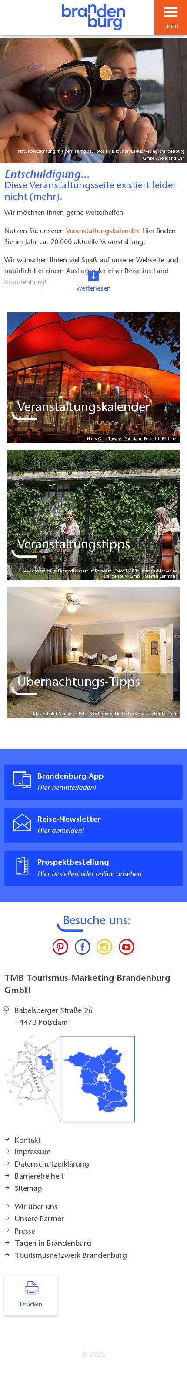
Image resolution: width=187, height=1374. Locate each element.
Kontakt (27, 1141)
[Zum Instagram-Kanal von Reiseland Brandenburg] (104, 949)
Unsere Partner (39, 1220)
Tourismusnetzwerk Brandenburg (71, 1256)
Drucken (31, 1305)
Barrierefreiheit (39, 1177)
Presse (25, 1232)
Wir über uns (36, 1207)
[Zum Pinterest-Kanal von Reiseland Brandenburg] (60, 949)
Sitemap (28, 1189)
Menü (171, 27)
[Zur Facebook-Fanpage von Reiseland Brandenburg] (83, 949)
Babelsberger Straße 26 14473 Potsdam (54, 1017)
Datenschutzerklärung (52, 1165)
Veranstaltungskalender (102, 230)
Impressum (33, 1153)
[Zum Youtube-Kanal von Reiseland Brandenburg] (126, 949)
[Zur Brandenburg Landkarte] (69, 1083)
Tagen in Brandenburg (53, 1244)
